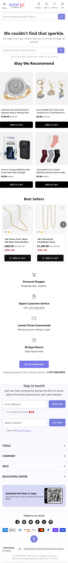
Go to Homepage (34, 364)
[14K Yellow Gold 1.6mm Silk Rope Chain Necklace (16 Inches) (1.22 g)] (17, 220)
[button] (34, 446)
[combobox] (30, 16)
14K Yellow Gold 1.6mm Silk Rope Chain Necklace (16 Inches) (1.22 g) (17, 240)
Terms (19, 430)
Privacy (28, 430)
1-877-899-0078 (36, 307)
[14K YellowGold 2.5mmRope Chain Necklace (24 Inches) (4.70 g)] (50, 220)
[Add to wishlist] (29, 208)
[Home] (20, 5)
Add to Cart (16, 124)
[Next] (63, 224)
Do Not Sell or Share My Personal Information (44, 548)
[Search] (61, 16)
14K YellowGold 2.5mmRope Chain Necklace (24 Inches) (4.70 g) (50, 240)
